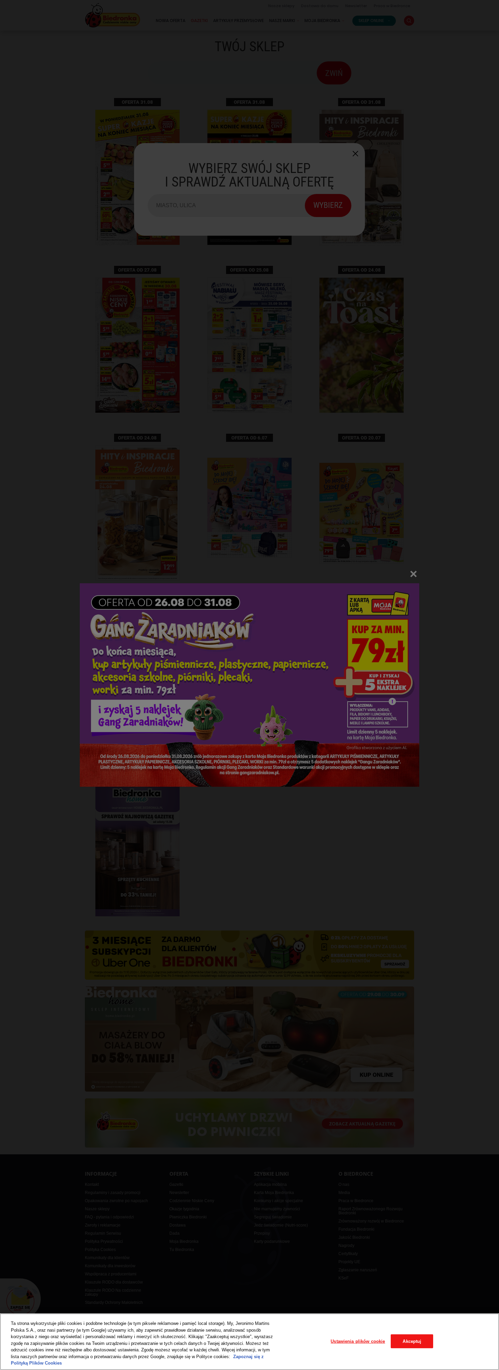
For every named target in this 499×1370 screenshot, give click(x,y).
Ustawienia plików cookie (358, 1341)
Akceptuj (412, 1341)
